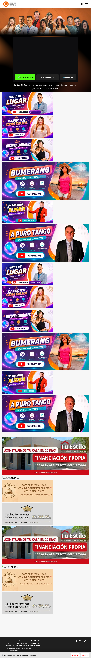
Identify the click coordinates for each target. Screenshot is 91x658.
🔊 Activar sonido (25, 77)
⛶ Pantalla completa (47, 77)
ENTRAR (75, 655)
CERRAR (85, 655)
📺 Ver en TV (67, 77)
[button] (86, 4)
